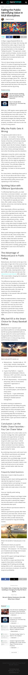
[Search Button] (26, 2)
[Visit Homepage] (14, 2)
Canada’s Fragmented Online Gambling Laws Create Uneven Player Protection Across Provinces (18, 643)
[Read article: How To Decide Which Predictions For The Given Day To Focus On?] (4, 103)
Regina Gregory (10, 19)
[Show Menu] (2, 2)
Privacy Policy (21, 663)
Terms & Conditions (11, 663)
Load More (14, 652)
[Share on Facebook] (9, 37)
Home (2, 7)
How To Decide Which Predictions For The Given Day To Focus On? (17, 103)
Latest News (7, 7)
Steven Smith (13, 615)
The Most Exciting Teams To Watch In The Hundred (17, 634)
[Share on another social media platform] (23, 37)
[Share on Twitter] (16, 37)
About (10, 665)
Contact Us (16, 665)
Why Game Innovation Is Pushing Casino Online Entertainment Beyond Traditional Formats (18, 627)
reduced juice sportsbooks (9, 274)
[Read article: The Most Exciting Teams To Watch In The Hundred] (5, 636)
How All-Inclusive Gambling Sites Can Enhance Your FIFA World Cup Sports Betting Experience (16, 96)
